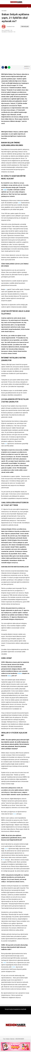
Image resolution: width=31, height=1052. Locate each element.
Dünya (4, 20)
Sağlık (4, 33)
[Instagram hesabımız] (10, 1049)
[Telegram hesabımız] (21, 1049)
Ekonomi (4, 13)
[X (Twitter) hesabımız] (7, 1049)
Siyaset (4, 30)
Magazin (5, 27)
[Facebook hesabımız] (3, 1049)
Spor (3, 23)
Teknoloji (5, 37)
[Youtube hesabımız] (14, 1049)
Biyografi (5, 17)
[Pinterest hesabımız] (17, 1049)
